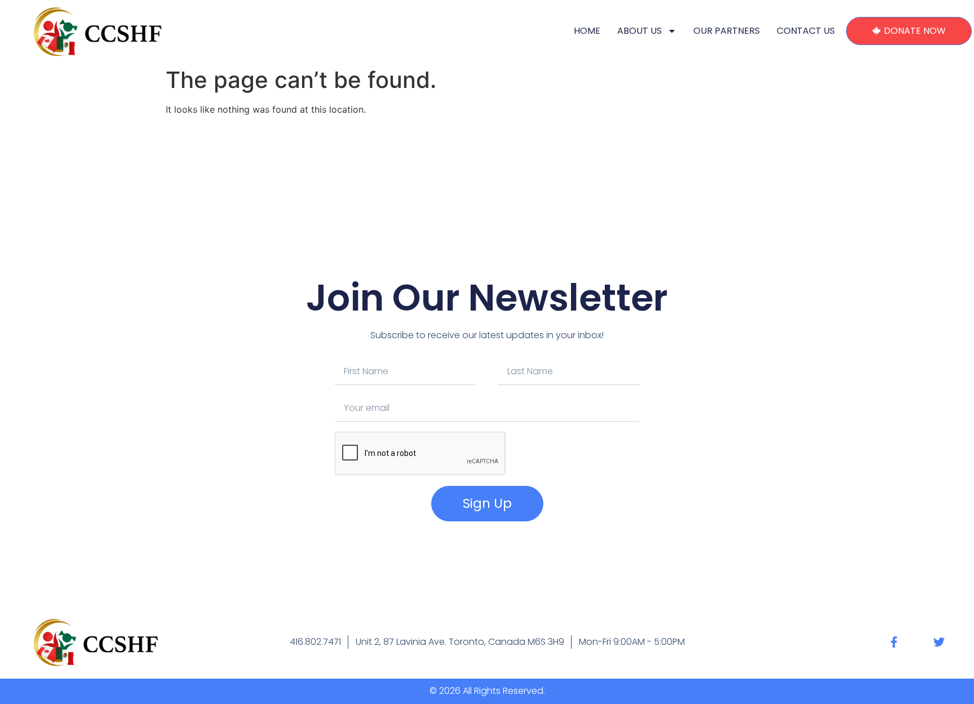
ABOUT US (639, 30)
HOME (587, 30)
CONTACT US (806, 30)
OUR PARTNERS (726, 30)
